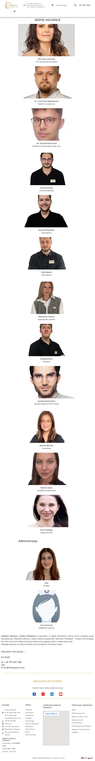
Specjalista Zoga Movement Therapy (46, 404)
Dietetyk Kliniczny (46, 533)
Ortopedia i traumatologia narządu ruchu (46, 146)
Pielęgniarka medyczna (46, 628)
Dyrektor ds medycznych (46, 104)
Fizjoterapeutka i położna (46, 319)
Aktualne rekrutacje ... (13, 651)
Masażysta (46, 362)
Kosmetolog (46, 448)
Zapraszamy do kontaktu (47, 681)
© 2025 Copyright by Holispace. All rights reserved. (48, 758)
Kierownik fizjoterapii (46, 191)
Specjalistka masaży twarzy (46, 490)
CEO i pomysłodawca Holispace (46, 62)
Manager (46, 586)
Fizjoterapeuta (46, 233)
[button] (14, 11)
